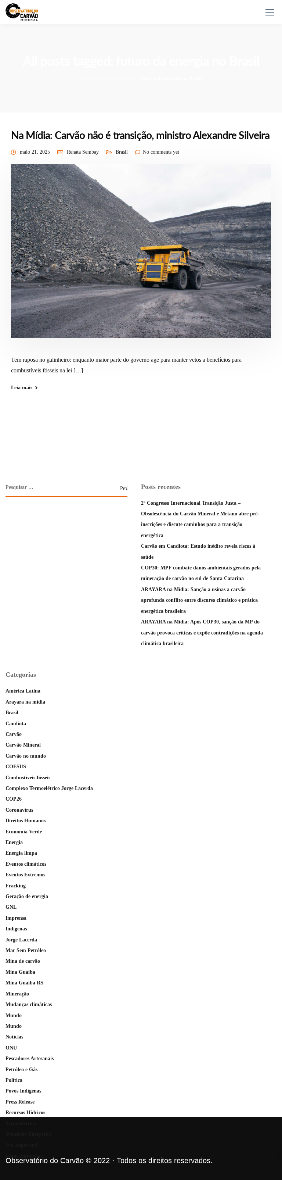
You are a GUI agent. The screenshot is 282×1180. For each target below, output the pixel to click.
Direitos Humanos (26, 820)
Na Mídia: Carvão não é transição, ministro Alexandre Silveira (140, 135)
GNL (11, 907)
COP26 (14, 799)
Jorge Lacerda (21, 940)
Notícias (14, 1037)
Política (14, 1080)
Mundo (14, 1015)
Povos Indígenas (23, 1091)
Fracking (16, 885)
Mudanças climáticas (29, 1004)
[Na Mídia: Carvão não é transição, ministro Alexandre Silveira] (141, 256)
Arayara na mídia (25, 702)
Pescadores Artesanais (30, 1058)
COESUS (16, 766)
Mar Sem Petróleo (26, 950)
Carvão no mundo (26, 756)
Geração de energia (27, 896)
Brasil (122, 152)
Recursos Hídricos (25, 1112)
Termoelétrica (21, 1123)
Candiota (16, 723)
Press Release (20, 1102)
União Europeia (23, 1156)
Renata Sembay (83, 152)
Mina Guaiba (20, 972)
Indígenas (16, 929)
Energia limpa (21, 853)
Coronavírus (19, 810)
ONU (11, 1048)
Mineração (17, 994)
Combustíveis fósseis (28, 777)
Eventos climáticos (26, 864)
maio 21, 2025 (35, 152)
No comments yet (161, 152)
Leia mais (21, 387)
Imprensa (16, 918)
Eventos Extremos (25, 874)
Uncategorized (21, 1145)
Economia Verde (24, 831)
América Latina (23, 691)
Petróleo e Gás (21, 1069)
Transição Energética (29, 1134)
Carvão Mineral (23, 745)
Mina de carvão (23, 961)
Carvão (14, 734)
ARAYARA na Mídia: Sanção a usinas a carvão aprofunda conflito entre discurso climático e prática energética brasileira (199, 600)
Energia (14, 842)
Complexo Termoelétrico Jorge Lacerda (49, 788)
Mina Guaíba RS (24, 983)
